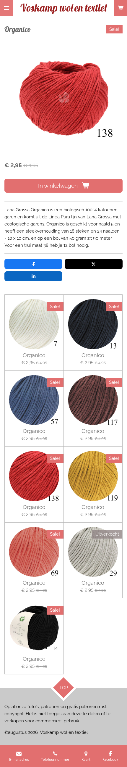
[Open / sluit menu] (6, 8)
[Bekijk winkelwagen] (120, 8)
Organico (34, 355)
